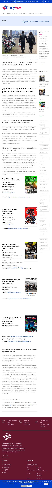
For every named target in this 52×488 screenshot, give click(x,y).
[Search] (48, 1)
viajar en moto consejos (43, 249)
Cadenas (42, 125)
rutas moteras (43, 206)
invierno (42, 152)
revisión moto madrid (43, 196)
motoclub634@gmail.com (18, 267)
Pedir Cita (6, 470)
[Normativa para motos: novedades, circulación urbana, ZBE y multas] (42, 78)
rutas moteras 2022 (43, 210)
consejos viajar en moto (44, 139)
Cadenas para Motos (43, 129)
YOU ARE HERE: (24, 18)
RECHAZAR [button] (24, 485)
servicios (42, 221)
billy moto (42, 122)
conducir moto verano (43, 133)
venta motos (43, 236)
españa (41, 142)
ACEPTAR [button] (29, 485)
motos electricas (44, 178)
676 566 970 (27, 424)
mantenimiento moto (43, 158)
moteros (42, 161)
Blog (36, 13)
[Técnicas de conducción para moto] (42, 92)
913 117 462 (29, 404)
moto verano (43, 181)
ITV (46, 152)
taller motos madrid (43, 225)
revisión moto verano (43, 200)
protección (42, 187)
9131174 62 (6, 1)
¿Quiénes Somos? (7, 464)
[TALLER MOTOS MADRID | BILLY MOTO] (11, 8)
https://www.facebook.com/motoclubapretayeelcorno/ (21, 336)
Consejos (42, 136)
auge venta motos (44, 119)
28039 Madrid (30, 465)
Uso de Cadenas (43, 231)
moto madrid (43, 170)
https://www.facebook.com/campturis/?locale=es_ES (19, 228)
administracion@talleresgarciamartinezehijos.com (37, 470)
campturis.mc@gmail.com (8, 224)
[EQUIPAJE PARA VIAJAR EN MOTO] (42, 104)
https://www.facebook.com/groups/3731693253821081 (19, 298)
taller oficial (43, 228)
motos (23, 57)
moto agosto (43, 167)
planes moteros (43, 184)
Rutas (41, 203)
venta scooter (43, 239)
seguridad (42, 215)
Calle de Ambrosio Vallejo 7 (32, 464)
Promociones (31, 13)
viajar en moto (43, 245)
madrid (41, 155)
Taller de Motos (18, 13)
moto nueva (42, 173)
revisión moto (43, 193)
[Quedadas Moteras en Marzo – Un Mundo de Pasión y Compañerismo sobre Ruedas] (19, 42)
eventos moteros (8, 57)
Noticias (21, 55)
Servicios (25, 13)
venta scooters (43, 242)
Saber (41, 213)
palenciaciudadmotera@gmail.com (14, 292)
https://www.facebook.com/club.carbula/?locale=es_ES (19, 197)
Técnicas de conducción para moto (44, 96)
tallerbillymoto (14, 55)
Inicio (3, 13)
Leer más (41, 483)
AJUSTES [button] (46, 483)
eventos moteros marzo (16, 57)
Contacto (40, 13)
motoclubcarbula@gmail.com (9, 192)
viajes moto (42, 252)
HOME (23, 20)
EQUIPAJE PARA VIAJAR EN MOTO (44, 108)
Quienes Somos (9, 13)
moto (41, 164)
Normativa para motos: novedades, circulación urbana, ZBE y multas (44, 83)
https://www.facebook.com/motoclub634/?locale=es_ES (19, 268)
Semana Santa (43, 218)
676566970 (13, 1)
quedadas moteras (28, 57)
